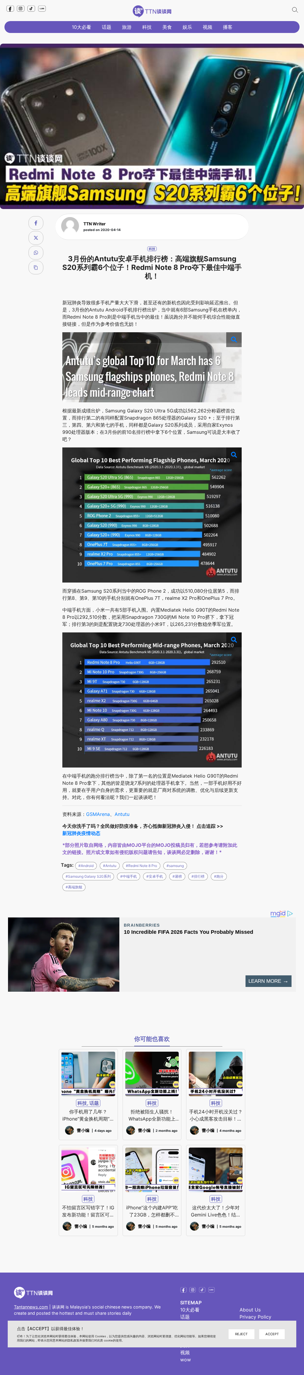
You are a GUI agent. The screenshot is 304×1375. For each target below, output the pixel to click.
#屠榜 (177, 876)
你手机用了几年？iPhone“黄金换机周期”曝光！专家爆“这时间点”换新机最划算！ (88, 1115)
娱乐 (187, 27)
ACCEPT (272, 1334)
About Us (250, 1310)
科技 (147, 27)
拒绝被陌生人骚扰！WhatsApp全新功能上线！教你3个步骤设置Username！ (152, 1115)
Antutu (122, 814)
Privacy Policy (255, 1317)
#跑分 (219, 876)
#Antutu (109, 865)
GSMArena (98, 814)
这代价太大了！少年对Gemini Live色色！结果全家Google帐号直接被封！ (216, 1211)
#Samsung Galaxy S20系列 (88, 876)
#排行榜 (198, 876)
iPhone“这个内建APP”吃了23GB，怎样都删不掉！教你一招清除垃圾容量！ (152, 1211)
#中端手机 (128, 876)
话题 (106, 27)
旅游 (127, 27)
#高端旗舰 (74, 887)
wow (185, 1360)
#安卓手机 (154, 876)
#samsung (175, 865)
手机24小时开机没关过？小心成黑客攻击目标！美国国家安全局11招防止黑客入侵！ (216, 1115)
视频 (207, 27)
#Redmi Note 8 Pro (141, 865)
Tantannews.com (31, 1306)
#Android (86, 865)
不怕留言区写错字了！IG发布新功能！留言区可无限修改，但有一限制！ (88, 1211)
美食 (167, 27)
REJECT (241, 1334)
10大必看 (81, 27)
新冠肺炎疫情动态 (81, 833)
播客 (227, 27)
